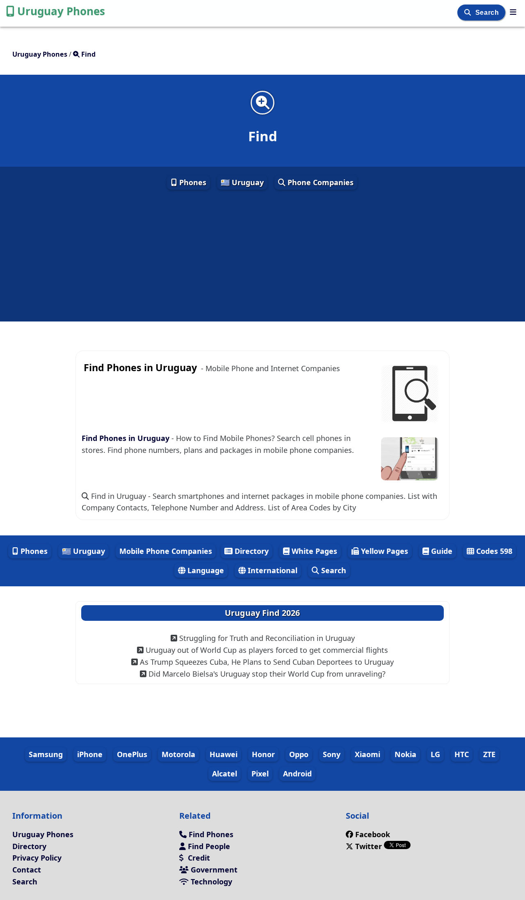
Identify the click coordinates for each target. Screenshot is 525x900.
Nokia (405, 754)
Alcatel (224, 773)
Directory (251, 551)
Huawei (223, 754)
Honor (263, 754)
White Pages (313, 551)
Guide (440, 551)
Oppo (298, 754)
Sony (331, 754)
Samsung (46, 754)
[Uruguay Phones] (513, 12)
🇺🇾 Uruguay (242, 182)
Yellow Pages (383, 551)
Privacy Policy (37, 858)
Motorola (178, 754)
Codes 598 (493, 551)
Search (488, 12)
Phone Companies (319, 182)
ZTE (489, 754)
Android (297, 773)
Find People (208, 846)
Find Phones (210, 834)
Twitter (368, 846)
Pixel (260, 773)
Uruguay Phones (61, 11)
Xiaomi (367, 754)
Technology (210, 881)
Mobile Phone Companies (165, 551)
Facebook (372, 834)
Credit (198, 858)
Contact (26, 870)
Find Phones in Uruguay (126, 438)
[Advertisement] (262, 256)
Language (204, 570)
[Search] (468, 12)
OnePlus (132, 754)
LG (435, 754)
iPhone (90, 754)
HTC (461, 754)
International (271, 570)
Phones (191, 182)
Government (213, 870)
